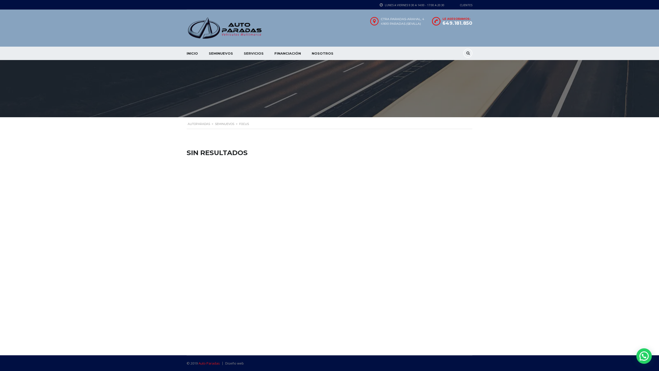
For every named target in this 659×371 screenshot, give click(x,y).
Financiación (287, 53)
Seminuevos (221, 53)
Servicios (254, 53)
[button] (644, 356)
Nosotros (322, 53)
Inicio (192, 53)
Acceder (362, 193)
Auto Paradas (209, 363)
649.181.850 (458, 23)
